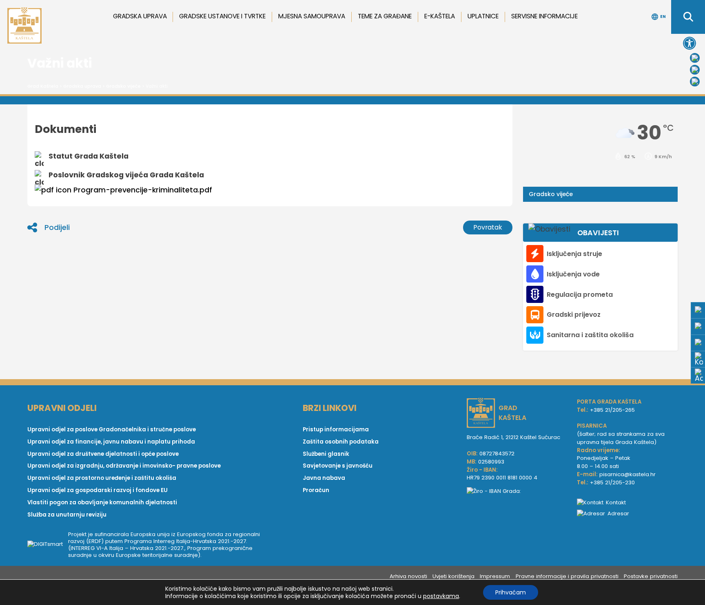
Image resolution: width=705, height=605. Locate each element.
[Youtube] (695, 70)
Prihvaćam (510, 592)
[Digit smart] (47, 544)
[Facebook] (695, 58)
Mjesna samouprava (311, 16)
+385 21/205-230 (612, 482)
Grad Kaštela (42, 86)
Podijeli (57, 227)
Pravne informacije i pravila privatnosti (567, 576)
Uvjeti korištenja (453, 576)
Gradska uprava (140, 16)
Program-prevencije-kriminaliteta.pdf (142, 190)
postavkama (441, 596)
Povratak (487, 227)
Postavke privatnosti (651, 576)
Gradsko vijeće (123, 86)
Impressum (495, 576)
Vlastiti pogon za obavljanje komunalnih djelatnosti (102, 502)
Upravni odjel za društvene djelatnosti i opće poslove (103, 454)
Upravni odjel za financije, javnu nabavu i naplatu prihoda (111, 442)
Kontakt (616, 502)
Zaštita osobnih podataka (341, 442)
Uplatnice (483, 16)
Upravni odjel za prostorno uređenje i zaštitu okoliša (101, 478)
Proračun (316, 490)
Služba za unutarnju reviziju (66, 515)
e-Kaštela (439, 16)
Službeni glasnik (326, 454)
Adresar (618, 513)
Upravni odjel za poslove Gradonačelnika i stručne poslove (111, 429)
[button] (689, 43)
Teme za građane (385, 16)
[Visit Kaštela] (695, 81)
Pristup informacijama (336, 429)
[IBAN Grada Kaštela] (518, 491)
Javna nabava (324, 478)
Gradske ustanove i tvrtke (222, 16)
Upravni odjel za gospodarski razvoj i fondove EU (97, 490)
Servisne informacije (544, 16)
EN (663, 16)
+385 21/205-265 (612, 410)
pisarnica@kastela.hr (627, 474)
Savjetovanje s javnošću (337, 466)
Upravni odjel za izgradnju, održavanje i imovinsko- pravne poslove (124, 466)
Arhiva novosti (408, 576)
